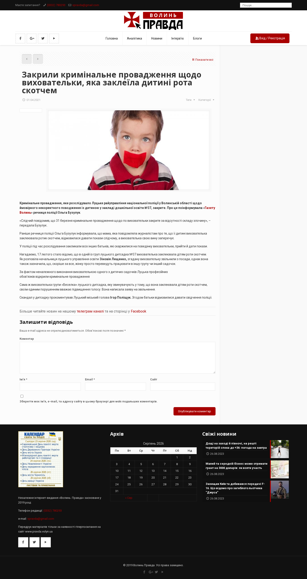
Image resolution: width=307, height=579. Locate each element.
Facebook (138, 311)
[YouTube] (162, 572)
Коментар (27, 338)
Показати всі (204, 59)
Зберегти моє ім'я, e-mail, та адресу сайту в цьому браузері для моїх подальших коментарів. (89, 401)
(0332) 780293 (56, 5)
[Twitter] (156, 572)
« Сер (128, 497)
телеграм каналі (90, 311)
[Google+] (150, 572)
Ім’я (23, 379)
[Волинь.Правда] (153, 20)
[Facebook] (144, 572)
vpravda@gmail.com (85, 5)
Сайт (153, 379)
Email (90, 379)
